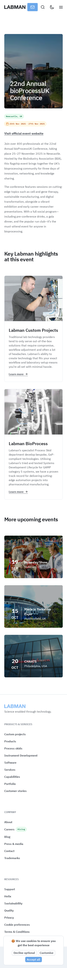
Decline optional (24, 953)
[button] (17, 925)
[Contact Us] (32, 7)
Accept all (33, 959)
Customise (46, 953)
